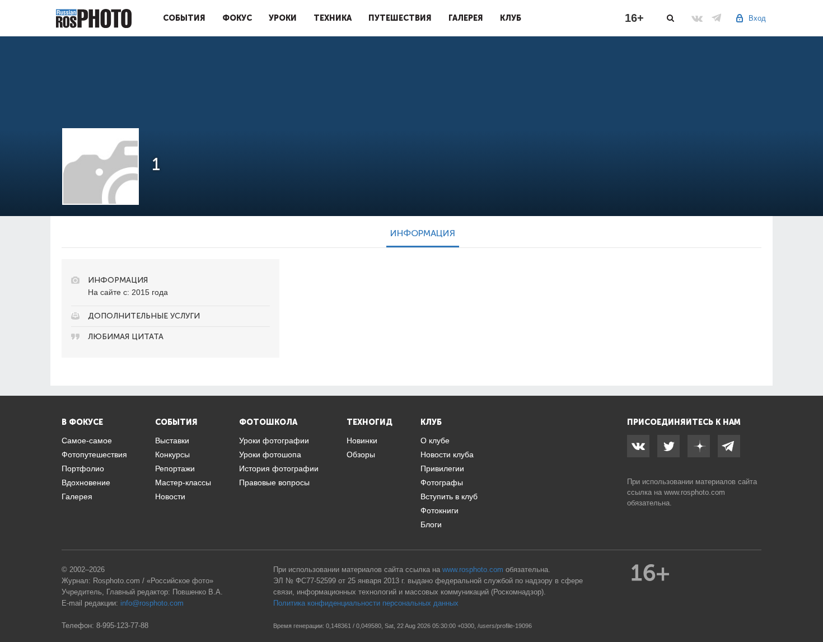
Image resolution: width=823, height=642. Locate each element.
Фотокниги (439, 510)
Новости (170, 496)
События (184, 17)
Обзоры (361, 454)
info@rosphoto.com (152, 603)
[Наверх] (808, 605)
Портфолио (83, 468)
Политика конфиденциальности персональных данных (366, 603)
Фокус (237, 17)
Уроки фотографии (274, 440)
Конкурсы (172, 454)
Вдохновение (86, 482)
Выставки (172, 440)
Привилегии (442, 468)
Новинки (362, 440)
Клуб (510, 17)
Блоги (431, 524)
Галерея (465, 17)
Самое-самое (87, 440)
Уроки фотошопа (270, 454)
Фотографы (441, 482)
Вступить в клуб (449, 496)
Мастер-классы (183, 482)
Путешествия (400, 17)
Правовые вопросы (274, 482)
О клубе (435, 440)
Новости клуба (447, 454)
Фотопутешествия (94, 454)
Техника (333, 17)
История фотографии (279, 468)
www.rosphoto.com (694, 492)
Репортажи (175, 468)
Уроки (283, 17)
